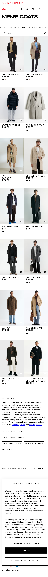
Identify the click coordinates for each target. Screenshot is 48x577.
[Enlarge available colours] (27, 130)
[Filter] (44, 33)
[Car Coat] (12, 156)
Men (13, 468)
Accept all (26, 550)
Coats (40, 468)
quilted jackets (35, 425)
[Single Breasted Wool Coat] (36, 358)
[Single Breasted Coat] (12, 54)
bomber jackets (18, 425)
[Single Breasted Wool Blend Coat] (36, 206)
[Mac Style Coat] (12, 206)
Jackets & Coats (26, 468)
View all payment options (11, 570)
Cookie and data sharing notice (26, 543)
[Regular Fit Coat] (36, 105)
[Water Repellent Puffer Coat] (12, 105)
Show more (8, 450)
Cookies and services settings (25, 560)
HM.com (5, 468)
